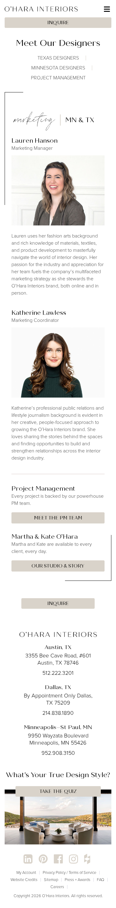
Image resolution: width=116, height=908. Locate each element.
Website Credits (24, 880)
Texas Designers (58, 57)
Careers (57, 887)
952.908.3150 (58, 753)
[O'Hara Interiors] (58, 634)
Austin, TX (58, 647)
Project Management (58, 77)
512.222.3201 (58, 673)
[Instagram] (73, 859)
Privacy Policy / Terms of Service (69, 872)
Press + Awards (77, 880)
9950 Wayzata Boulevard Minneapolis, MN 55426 (58, 739)
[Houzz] (87, 859)
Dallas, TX (58, 687)
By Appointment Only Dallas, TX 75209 (58, 699)
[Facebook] (58, 859)
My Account (26, 872)
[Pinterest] (43, 859)
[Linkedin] (28, 859)
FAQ (100, 880)
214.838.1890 (58, 713)
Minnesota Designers (58, 67)
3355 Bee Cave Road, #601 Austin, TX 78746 (58, 659)
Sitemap (51, 880)
